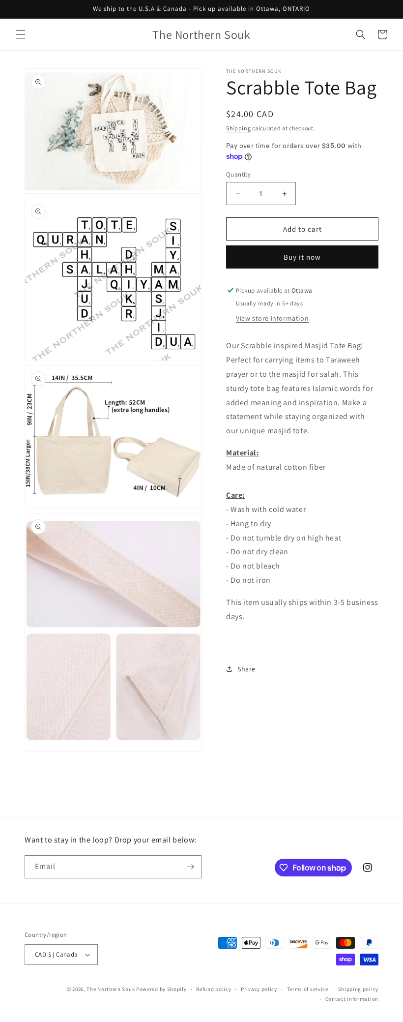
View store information (272, 318)
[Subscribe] (190, 866)
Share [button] (246, 668)
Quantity (238, 174)
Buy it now (302, 257)
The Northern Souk (110, 989)
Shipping (238, 128)
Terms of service (307, 989)
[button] (20, 34)
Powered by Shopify (161, 989)
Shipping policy (358, 989)
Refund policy (213, 989)
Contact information (351, 998)
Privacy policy (259, 989)
